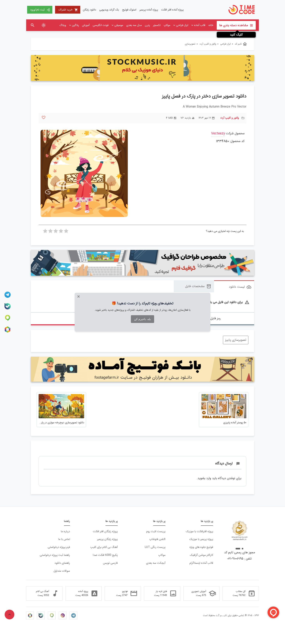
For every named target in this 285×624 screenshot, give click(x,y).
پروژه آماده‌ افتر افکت (172, 10)
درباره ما (65, 531)
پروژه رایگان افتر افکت (105, 531)
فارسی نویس (110, 563)
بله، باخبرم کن (142, 319)
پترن (147, 25)
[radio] (66, 232)
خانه (210, 25)
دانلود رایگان (89, 10)
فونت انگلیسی (101, 25)
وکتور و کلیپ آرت (229, 118)
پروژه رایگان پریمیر (107, 539)
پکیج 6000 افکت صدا (105, 555)
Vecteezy (218, 133)
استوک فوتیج (129, 10)
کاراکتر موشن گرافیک (201, 555)
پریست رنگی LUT (155, 547)
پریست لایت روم (155, 531)
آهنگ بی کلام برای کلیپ (104, 547)
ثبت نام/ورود (40, 10)
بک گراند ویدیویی (109, 10)
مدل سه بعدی (134, 25)
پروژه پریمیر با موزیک (201, 539)
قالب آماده (199, 25)
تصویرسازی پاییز (235, 339)
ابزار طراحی (182, 25)
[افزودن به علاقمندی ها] (43, 117)
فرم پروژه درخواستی (59, 547)
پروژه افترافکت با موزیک (199, 531)
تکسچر (157, 25)
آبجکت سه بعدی (155, 563)
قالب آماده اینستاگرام (201, 563)
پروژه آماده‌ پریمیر (148, 10)
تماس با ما (64, 539)
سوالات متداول (62, 571)
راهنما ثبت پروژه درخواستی (55, 555)
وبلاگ (62, 25)
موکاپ (167, 25)
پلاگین (75, 25)
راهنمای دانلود (62, 563)
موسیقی (118, 25)
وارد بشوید (204, 478)
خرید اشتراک (68, 10)
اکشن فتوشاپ (157, 539)
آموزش (86, 25)
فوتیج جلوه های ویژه (201, 547)
